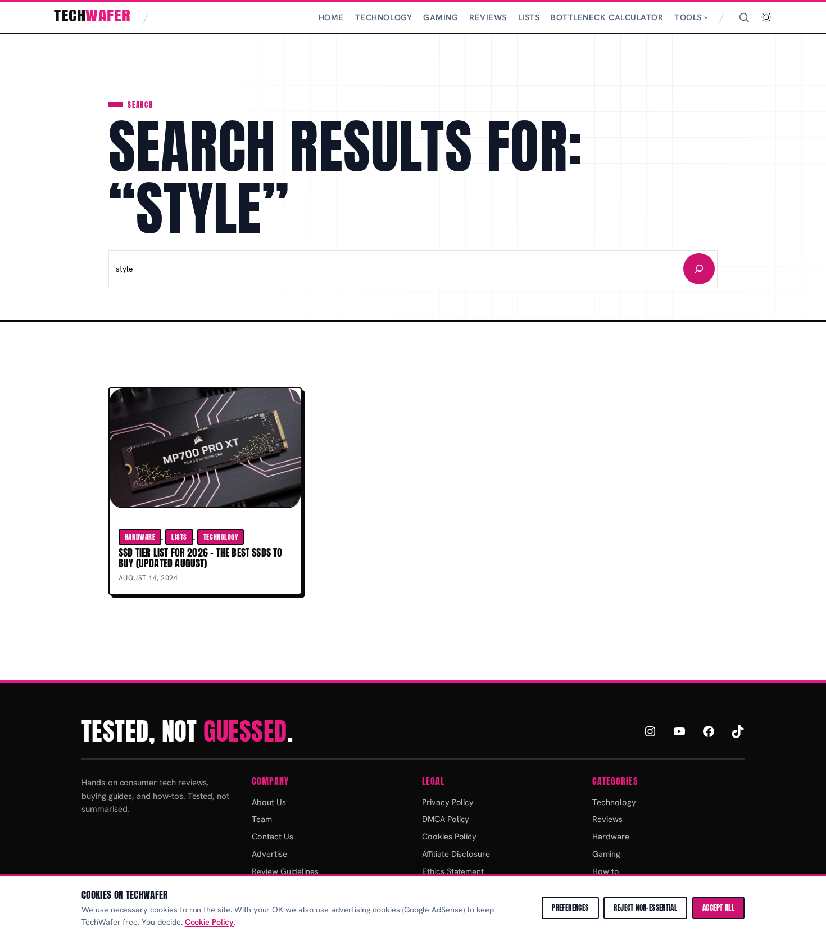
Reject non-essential (645, 907)
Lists (179, 537)
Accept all (718, 907)
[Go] (699, 268)
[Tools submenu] (706, 17)
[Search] (744, 17)
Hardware (140, 537)
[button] (766, 17)
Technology (220, 537)
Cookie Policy (209, 922)
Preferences (570, 907)
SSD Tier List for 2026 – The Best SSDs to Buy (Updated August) (201, 557)
